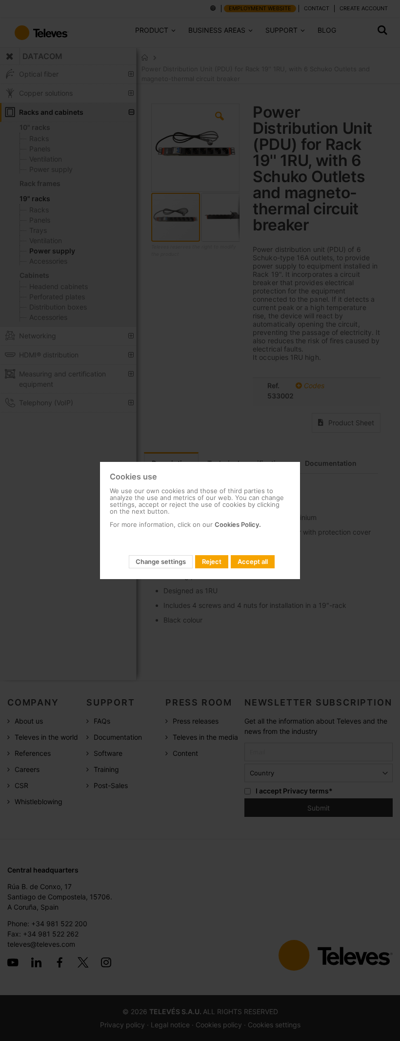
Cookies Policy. (238, 524)
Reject (211, 561)
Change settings (161, 561)
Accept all (253, 561)
